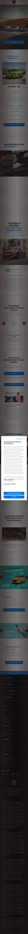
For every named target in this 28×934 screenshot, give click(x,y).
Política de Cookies (9, 479)
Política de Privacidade (9, 483)
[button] (21, 438)
